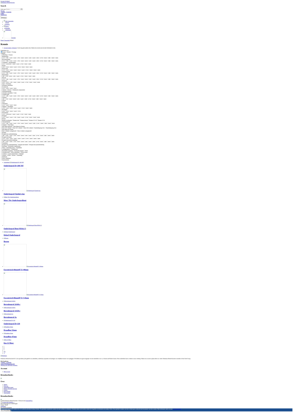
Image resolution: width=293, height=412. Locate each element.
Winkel (5, 384)
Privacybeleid (7, 391)
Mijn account (7, 371)
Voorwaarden (7, 393)
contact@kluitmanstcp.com (8, 364)
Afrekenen (3, 406)
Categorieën (7, 40)
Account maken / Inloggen (10, 48)
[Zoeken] (22, 9)
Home (2, 40)
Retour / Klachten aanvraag (10, 388)
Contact (5, 390)
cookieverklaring (177, 409)
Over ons (6, 386)
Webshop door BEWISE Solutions (9, 365)
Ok (2, 410)
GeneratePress (29, 400)
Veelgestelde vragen (8, 387)
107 (4, 351)
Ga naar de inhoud (5, 1)
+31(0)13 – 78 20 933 (6, 362)
